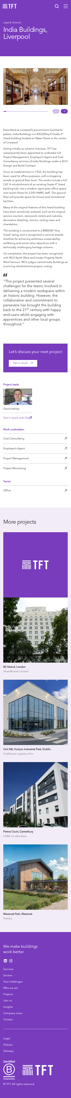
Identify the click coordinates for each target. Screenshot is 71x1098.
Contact (8, 1019)
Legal (6, 1038)
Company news (12, 1013)
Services (8, 969)
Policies (8, 1044)
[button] (65, 6)
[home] (10, 6)
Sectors (7, 975)
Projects (8, 994)
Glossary (8, 1051)
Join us (7, 1000)
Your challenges (13, 981)
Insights (8, 1007)
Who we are (10, 988)
